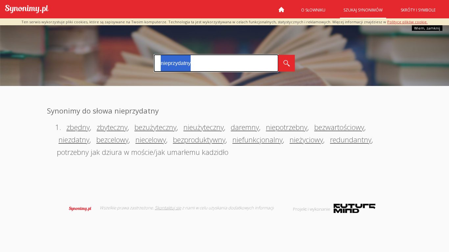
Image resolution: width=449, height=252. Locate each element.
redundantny (350, 139)
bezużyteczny (155, 127)
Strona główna (281, 12)
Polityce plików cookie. (407, 21)
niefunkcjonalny (257, 139)
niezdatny (74, 139)
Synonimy (82, 209)
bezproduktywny (199, 139)
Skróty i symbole (418, 10)
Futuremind (354, 208)
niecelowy (150, 139)
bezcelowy (112, 139)
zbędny (78, 127)
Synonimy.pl (27, 9)
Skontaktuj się (168, 208)
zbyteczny (112, 127)
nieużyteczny (203, 127)
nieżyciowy (306, 139)
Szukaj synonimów (363, 10)
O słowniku (313, 10)
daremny (245, 127)
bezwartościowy (339, 127)
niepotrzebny (286, 127)
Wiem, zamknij (427, 28)
